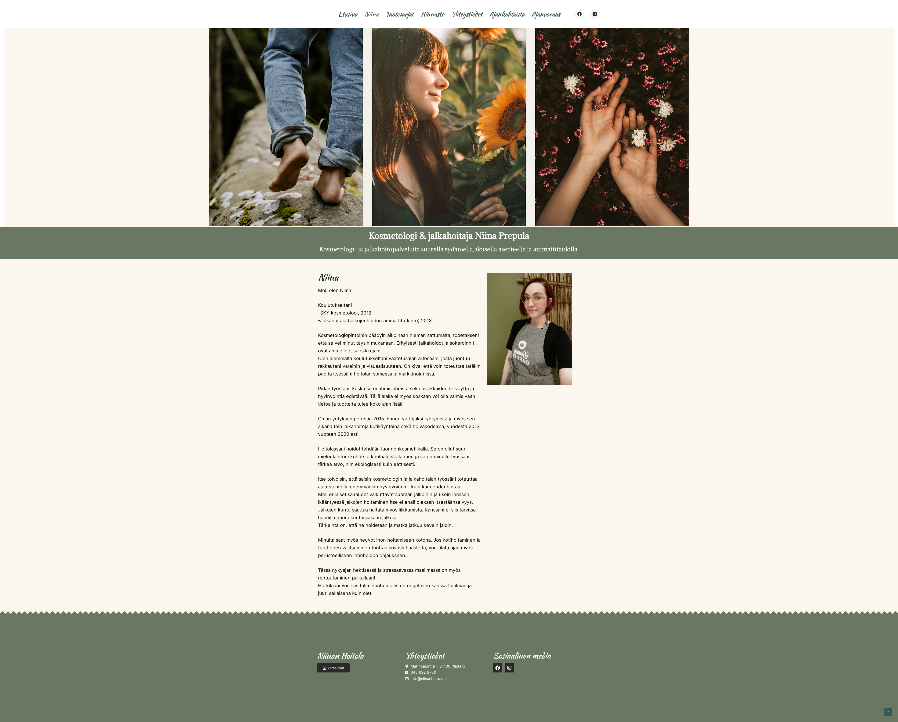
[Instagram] (594, 14)
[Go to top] (888, 712)
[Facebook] (579, 14)
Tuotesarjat (400, 14)
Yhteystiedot (466, 14)
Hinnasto (432, 14)
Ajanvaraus (546, 14)
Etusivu (347, 14)
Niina (371, 14)
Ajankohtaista (507, 14)
